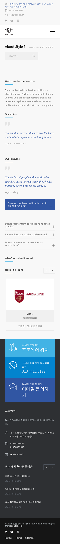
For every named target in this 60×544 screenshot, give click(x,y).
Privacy (8, 537)
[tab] (30, 204)
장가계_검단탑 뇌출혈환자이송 (20, 489)
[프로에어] (27, 31)
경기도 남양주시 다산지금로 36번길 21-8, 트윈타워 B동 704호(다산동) (29, 5)
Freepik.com (16, 525)
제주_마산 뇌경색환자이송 (17, 476)
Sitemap (29, 537)
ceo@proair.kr (16, 15)
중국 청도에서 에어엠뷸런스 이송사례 (23, 501)
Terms (19, 537)
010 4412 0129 (16, 10)
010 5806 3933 (17, 447)
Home (31, 47)
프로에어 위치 (35, 349)
